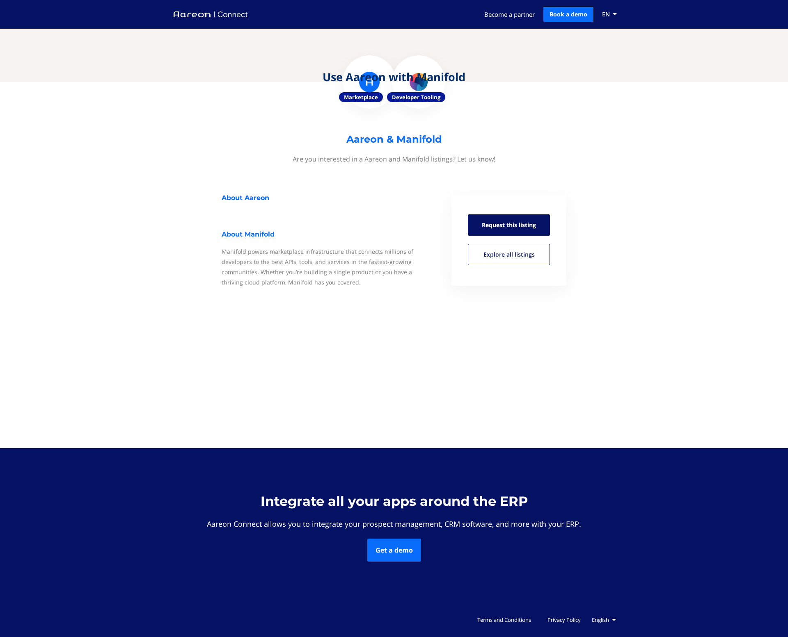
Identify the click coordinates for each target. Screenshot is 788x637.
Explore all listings (509, 254)
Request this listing (509, 225)
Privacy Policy (564, 619)
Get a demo (394, 550)
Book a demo (568, 14)
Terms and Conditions (504, 619)
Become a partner (509, 14)
